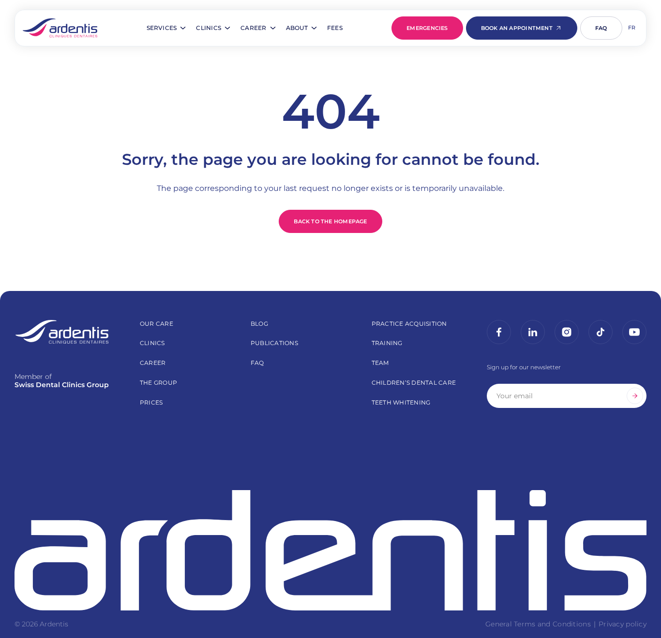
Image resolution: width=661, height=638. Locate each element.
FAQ (601, 28)
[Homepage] (60, 28)
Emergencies (427, 28)
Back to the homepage (330, 221)
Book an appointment (517, 28)
